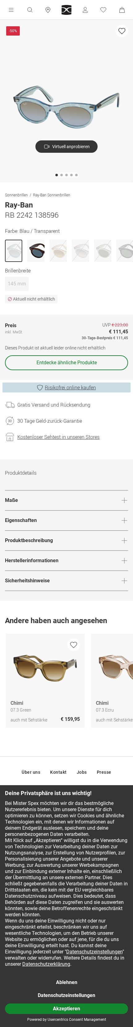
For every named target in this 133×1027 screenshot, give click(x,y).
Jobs (82, 772)
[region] (66, 682)
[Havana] (36, 251)
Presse (104, 772)
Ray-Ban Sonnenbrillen (51, 194)
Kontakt (58, 772)
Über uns (31, 772)
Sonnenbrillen (16, 194)
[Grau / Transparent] (102, 251)
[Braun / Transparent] (58, 251)
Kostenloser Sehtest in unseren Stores (58, 437)
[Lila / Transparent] (80, 251)
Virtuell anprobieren (71, 146)
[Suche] (30, 10)
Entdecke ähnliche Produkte (66, 363)
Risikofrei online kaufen (70, 387)
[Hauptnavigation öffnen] (11, 10)
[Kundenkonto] (85, 10)
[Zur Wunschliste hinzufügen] (122, 31)
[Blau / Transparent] (13, 251)
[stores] (48, 10)
